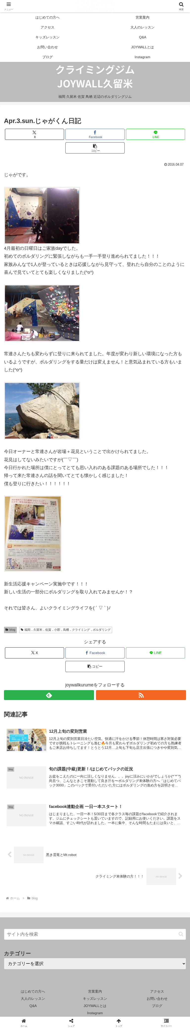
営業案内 (95, 991)
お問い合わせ (157, 999)
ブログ (157, 1006)
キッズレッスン (95, 999)
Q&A (33, 1006)
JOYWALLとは (95, 1006)
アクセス (157, 991)
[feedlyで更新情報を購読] (49, 695)
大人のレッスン (33, 999)
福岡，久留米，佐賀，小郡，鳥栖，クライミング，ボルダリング (67, 629)
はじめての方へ (33, 991)
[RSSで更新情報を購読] (141, 695)
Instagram (95, 1013)
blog (12, 629)
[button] (94, 147)
